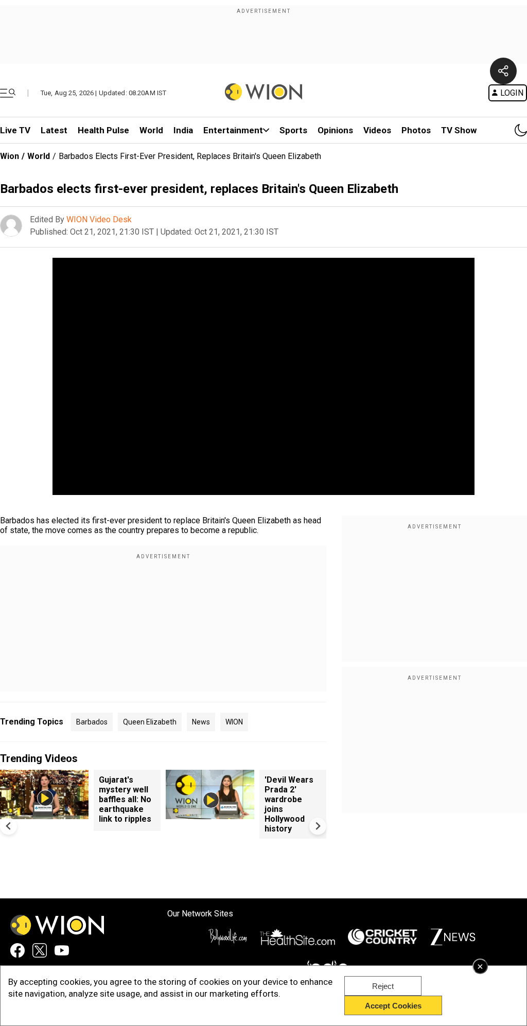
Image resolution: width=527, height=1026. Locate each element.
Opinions (335, 130)
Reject (383, 986)
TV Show (459, 130)
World (151, 130)
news (201, 722)
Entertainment (233, 130)
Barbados (92, 722)
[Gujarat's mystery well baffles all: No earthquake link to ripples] (44, 814)
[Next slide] (317, 826)
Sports (293, 130)
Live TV (15, 130)
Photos (416, 130)
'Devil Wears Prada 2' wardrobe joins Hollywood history (289, 804)
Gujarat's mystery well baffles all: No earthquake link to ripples (125, 799)
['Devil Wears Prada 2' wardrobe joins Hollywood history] (210, 814)
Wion (9, 156)
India (183, 130)
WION (234, 722)
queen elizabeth (150, 722)
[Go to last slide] (8, 826)
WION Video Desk (99, 219)
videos (377, 130)
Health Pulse (103, 130)
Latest (54, 130)
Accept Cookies (393, 1005)
